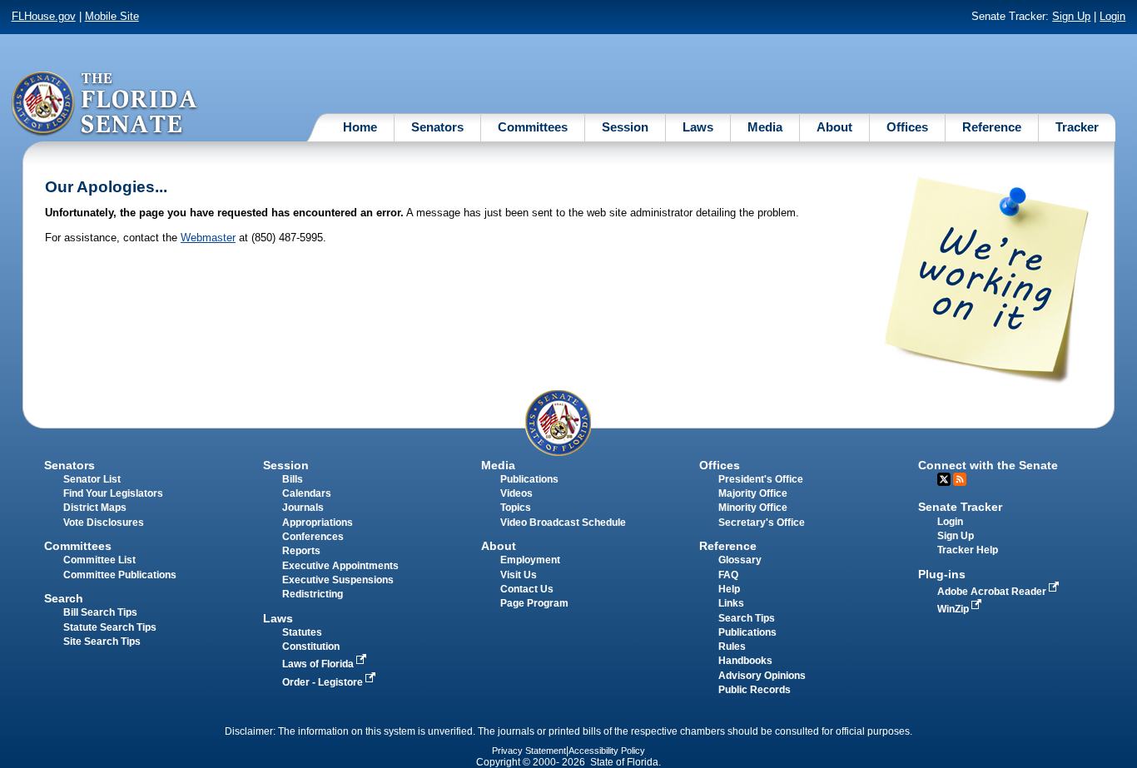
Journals (303, 508)
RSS (959, 479)
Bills (292, 479)
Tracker (1077, 127)
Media (764, 127)
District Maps (95, 508)
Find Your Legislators (113, 493)
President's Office (760, 479)
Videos (516, 493)
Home (360, 127)
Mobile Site (112, 16)
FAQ (728, 575)
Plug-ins (942, 574)
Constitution (311, 647)
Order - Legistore (323, 682)
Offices (907, 127)
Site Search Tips (102, 642)
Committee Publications (119, 575)
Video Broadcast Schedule (563, 523)
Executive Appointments (340, 566)
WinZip (954, 609)
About (834, 127)
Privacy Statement (529, 751)
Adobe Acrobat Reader (993, 592)
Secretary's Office (761, 523)
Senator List (92, 479)
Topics (515, 508)
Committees (533, 127)
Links (731, 603)
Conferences (313, 537)
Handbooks (745, 661)
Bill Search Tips (100, 612)
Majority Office (752, 493)
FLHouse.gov (44, 16)
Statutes (302, 632)
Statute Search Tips (109, 627)
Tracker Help (967, 550)
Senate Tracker (960, 506)
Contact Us (527, 589)
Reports (301, 551)
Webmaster (208, 237)
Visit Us (518, 575)
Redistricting (312, 594)
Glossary (740, 560)
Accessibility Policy (606, 751)
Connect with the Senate (988, 465)
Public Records (754, 690)
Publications (529, 479)
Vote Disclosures (103, 523)
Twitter (944, 479)
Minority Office (752, 508)
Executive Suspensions (338, 580)
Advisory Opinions (762, 676)
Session (625, 127)
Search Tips (746, 618)
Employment (530, 560)
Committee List (99, 560)
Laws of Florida (319, 664)
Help (729, 589)
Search (63, 598)
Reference (991, 127)
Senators (437, 127)
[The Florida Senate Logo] (105, 104)
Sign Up (1071, 16)
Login (1112, 16)
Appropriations (317, 523)
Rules (732, 647)
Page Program (534, 603)
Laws (698, 127)
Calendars (306, 493)
